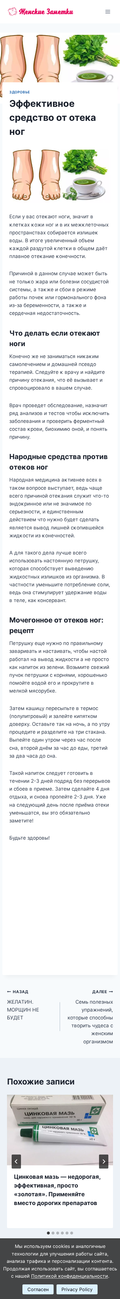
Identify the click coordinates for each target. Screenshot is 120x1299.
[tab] (48, 1233)
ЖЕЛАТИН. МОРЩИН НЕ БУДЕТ (23, 1005)
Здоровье (19, 92)
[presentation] (60, 1130)
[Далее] (103, 1162)
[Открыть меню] (107, 11)
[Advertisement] (60, 905)
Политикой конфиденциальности (69, 1276)
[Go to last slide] (16, 1162)
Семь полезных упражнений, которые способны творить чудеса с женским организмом (90, 1017)
